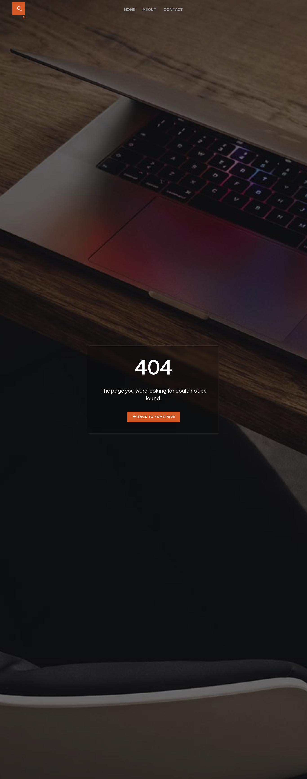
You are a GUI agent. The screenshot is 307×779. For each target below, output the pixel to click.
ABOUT (149, 9)
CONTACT (173, 9)
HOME (129, 9)
